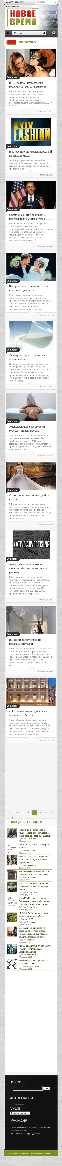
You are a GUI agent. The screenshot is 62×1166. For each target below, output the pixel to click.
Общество (31, 866)
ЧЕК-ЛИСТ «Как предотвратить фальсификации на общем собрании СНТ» (33, 916)
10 (18, 813)
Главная (9, 2)
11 (23, 813)
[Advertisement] (31, 777)
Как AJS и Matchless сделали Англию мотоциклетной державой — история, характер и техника (35, 901)
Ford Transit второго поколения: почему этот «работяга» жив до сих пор (33, 886)
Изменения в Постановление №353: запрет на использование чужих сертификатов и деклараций (35, 833)
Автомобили (32, 892)
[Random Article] (54, 34)
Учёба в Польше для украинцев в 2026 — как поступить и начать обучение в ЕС (34, 860)
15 (46, 813)
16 (51, 813)
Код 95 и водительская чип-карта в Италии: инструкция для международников (35, 949)
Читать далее (45, 111)
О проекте (19, 2)
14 (40, 813)
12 (29, 813)
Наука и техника (34, 967)
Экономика (31, 839)
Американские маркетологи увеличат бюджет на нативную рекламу (28, 568)
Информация (18, 1104)
